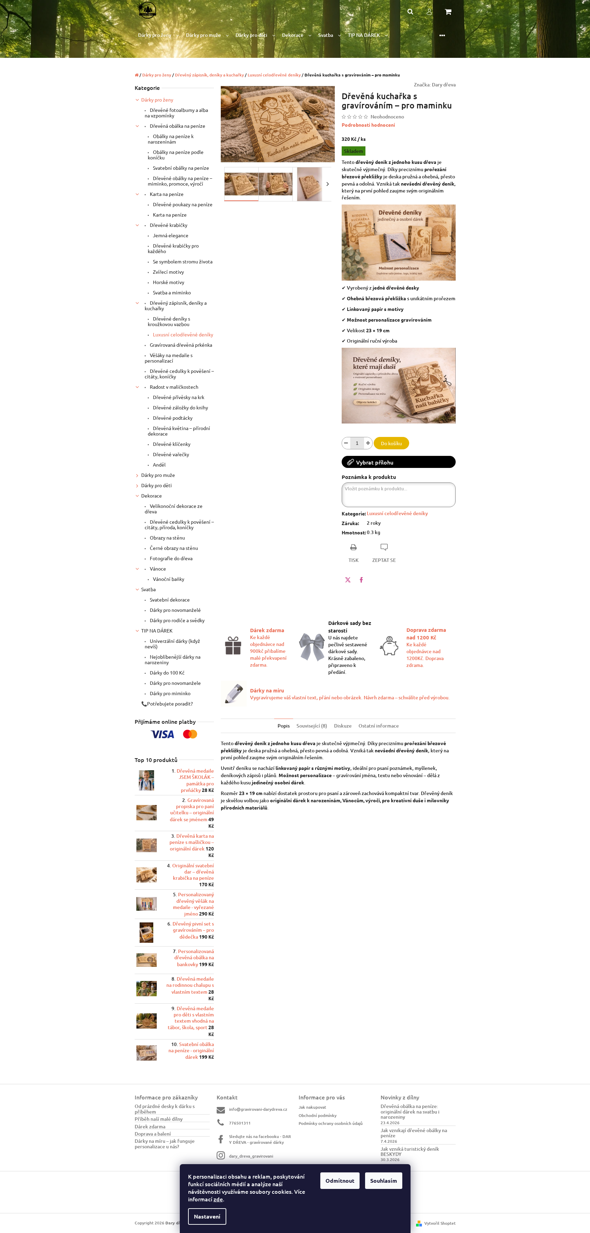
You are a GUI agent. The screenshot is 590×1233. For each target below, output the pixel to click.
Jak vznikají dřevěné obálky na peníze (414, 1133)
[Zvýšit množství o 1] (368, 443)
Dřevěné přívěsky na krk (178, 397)
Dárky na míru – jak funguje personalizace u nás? (165, 1143)
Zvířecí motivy (168, 272)
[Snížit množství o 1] (346, 443)
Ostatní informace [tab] (379, 725)
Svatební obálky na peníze (180, 168)
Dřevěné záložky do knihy (180, 407)
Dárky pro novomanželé (175, 610)
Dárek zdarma (150, 1126)
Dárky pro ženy (157, 99)
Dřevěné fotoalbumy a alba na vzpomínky (176, 112)
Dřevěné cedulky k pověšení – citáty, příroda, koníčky (179, 524)
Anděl (159, 464)
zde (218, 1199)
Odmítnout (339, 1180)
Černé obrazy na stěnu (173, 548)
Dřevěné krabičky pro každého (173, 248)
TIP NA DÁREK (157, 630)
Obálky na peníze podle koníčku (176, 154)
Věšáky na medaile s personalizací (169, 358)
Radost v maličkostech (173, 387)
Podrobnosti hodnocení (368, 125)
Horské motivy (168, 282)
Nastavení (207, 1216)
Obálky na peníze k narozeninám (171, 139)
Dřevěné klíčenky (171, 444)
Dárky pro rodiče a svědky (177, 620)
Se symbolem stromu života (182, 261)
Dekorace (151, 495)
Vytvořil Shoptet (440, 1223)
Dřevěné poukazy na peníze (182, 204)
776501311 (240, 1123)
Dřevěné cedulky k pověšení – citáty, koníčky (179, 373)
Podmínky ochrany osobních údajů (331, 1123)
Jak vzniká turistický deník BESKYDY (410, 1151)
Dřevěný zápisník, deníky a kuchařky (176, 305)
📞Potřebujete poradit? (167, 703)
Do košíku (391, 443)
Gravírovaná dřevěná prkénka (180, 345)
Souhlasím (383, 1180)
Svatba (148, 589)
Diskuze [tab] (343, 725)
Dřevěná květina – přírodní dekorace (179, 431)
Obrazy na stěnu (167, 537)
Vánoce (157, 568)
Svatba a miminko (171, 292)
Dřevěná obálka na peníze (177, 126)
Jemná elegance (170, 235)
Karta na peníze (166, 194)
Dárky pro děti (156, 485)
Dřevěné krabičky (168, 225)
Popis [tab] (284, 725)
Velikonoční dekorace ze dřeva (174, 508)
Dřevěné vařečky (170, 454)
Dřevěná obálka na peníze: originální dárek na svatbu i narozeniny (410, 1111)
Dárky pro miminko (169, 693)
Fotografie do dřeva (171, 558)
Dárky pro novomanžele (175, 683)
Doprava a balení (153, 1133)
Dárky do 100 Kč (167, 672)
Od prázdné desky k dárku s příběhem (165, 1109)
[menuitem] (159, 35)
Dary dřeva (444, 84)
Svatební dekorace (169, 599)
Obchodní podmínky (318, 1115)
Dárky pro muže (158, 475)
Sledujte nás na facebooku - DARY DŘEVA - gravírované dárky (260, 1139)
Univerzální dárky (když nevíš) (172, 643)
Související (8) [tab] (312, 725)
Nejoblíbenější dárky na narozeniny (172, 659)
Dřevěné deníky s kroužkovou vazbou (169, 321)
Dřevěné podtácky (172, 418)
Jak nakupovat (312, 1107)
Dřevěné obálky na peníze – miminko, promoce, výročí (180, 181)
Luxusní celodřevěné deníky (182, 334)
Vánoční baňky (168, 579)
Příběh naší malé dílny (159, 1118)
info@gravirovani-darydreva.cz (258, 1109)
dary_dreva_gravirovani (251, 1156)
